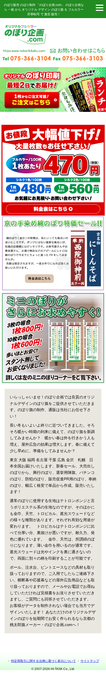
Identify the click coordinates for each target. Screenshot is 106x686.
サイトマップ (90, 661)
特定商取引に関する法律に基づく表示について (43, 661)
